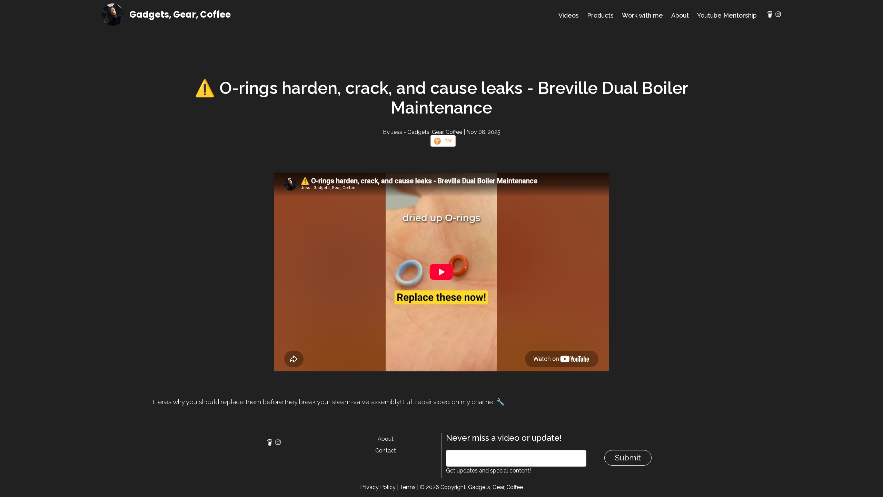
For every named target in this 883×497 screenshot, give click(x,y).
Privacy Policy (378, 487)
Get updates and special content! (488, 470)
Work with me (642, 15)
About (680, 15)
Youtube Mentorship (727, 15)
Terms (408, 487)
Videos (568, 15)
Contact (385, 450)
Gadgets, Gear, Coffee (180, 14)
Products (600, 15)
